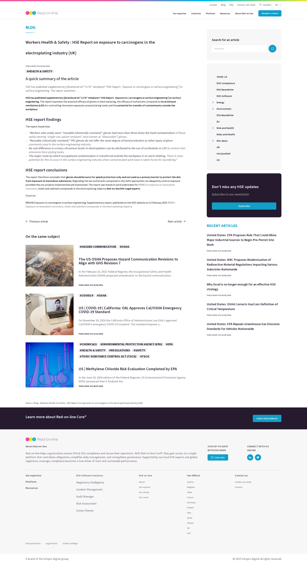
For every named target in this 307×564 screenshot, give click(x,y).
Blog (223, 4)
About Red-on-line (244, 13)
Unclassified (223, 153)
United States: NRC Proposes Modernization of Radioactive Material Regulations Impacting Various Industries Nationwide (242, 264)
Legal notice (51, 543)
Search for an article (225, 40)
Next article (175, 221)
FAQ (231, 4)
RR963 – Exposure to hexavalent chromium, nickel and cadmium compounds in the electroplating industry (101, 204)
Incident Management (89, 489)
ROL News (222, 140)
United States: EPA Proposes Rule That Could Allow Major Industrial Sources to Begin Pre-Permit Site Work (241, 240)
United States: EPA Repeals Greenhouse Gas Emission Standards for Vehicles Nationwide (243, 326)
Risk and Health (225, 128)
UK (218, 147)
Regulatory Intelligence (90, 482)
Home (28, 403)
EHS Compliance (226, 83)
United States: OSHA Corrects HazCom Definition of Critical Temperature (242, 306)
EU (218, 121)
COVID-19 (222, 76)
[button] (298, 554)
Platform (210, 13)
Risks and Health (226, 134)
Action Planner (85, 510)
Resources (225, 13)
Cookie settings (70, 543)
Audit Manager (85, 496)
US (218, 160)
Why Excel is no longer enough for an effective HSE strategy (241, 286)
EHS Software (224, 96)
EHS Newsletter (225, 89)
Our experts (144, 487)
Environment (224, 108)
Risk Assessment (86, 503)
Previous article (38, 221)
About (142, 482)
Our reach (143, 497)
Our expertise (179, 13)
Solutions (196, 13)
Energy (220, 102)
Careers (213, 4)
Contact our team (246, 4)
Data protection (33, 543)
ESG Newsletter (225, 115)
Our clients (144, 492)
